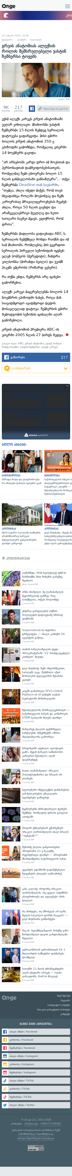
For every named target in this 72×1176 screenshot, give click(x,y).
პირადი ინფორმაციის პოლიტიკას (35, 1138)
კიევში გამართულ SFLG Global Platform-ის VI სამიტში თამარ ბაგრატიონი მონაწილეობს (36, 696)
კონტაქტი (65, 1014)
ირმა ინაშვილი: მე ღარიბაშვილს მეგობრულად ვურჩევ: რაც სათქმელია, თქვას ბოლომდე (36, 597)
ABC (21, 343)
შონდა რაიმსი (10, 347)
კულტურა (22, 39)
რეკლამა (65, 1000)
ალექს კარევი (49, 347)
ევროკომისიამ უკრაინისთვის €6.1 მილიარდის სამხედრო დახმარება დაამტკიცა (36, 955)
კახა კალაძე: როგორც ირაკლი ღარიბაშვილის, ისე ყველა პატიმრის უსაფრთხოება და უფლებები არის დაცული (36, 896)
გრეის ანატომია (34, 343)
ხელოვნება (36, 39)
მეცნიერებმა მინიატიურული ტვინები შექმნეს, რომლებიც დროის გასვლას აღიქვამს (36, 814)
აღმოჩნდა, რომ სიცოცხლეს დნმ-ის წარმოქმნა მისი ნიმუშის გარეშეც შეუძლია (36, 578)
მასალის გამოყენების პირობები (53, 1009)
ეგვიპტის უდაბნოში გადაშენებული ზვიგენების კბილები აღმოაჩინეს (36, 875)
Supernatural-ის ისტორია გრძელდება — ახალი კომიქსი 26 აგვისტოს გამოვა (36, 635)
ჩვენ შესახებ (63, 995)
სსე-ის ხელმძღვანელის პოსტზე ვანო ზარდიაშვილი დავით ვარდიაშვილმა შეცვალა (36, 936)
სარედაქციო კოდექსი (59, 1005)
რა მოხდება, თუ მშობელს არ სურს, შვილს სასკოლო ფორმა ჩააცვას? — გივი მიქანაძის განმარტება (36, 917)
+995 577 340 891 (50, 1123)
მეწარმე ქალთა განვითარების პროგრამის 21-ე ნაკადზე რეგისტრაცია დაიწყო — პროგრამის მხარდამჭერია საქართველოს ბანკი (36, 854)
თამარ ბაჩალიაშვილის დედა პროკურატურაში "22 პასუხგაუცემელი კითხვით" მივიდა (36, 655)
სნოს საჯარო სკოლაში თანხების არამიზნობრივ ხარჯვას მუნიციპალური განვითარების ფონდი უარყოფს (21, 524)
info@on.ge (31, 1123)
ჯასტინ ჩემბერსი (30, 347)
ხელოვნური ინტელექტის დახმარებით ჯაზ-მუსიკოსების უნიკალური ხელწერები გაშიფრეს (36, 795)
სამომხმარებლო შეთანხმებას (34, 1134)
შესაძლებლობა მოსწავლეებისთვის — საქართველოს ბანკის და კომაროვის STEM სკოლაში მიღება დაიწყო (36, 715)
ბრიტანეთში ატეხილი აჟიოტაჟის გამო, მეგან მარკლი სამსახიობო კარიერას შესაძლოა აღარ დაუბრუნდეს (36, 756)
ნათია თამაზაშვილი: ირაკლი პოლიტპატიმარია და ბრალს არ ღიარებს (36, 776)
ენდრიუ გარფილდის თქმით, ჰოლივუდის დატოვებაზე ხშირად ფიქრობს (36, 616)
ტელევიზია (7, 39)
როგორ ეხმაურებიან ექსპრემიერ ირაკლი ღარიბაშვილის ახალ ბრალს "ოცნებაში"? (36, 833)
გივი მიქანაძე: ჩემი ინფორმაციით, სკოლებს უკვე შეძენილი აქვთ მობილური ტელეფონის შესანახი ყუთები (36, 676)
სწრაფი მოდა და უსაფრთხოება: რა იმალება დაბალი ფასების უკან (21, 467)
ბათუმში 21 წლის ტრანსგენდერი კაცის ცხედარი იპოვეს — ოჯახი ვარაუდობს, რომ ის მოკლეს (36, 974)
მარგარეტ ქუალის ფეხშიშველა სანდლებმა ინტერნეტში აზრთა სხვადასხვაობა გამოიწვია (36, 735)
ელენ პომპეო (53, 343)
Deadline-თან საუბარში (38, 185)
